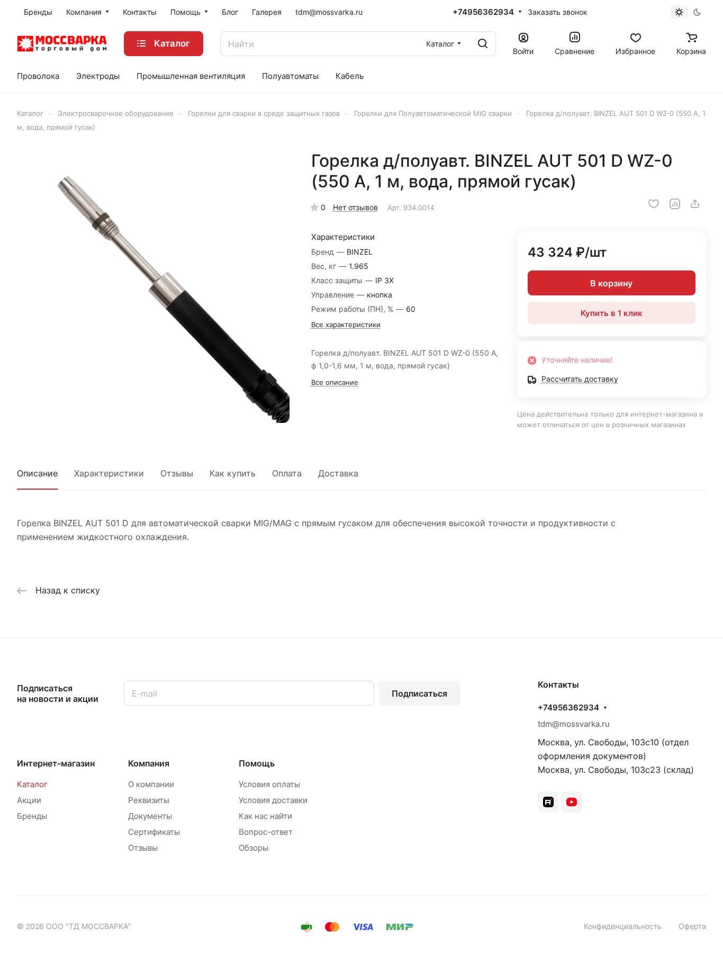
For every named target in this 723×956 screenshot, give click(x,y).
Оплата (287, 473)
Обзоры (253, 848)
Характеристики (109, 473)
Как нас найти (265, 816)
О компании (151, 784)
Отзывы (176, 473)
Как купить (233, 473)
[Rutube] (548, 802)
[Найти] (482, 43)
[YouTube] (571, 802)
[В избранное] (653, 204)
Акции (29, 800)
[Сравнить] (675, 204)
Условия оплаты (269, 784)
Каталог (32, 784)
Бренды (32, 816)
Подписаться (419, 693)
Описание (37, 473)
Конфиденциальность (623, 926)
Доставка (338, 473)
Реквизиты (148, 800)
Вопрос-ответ (266, 832)
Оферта (692, 926)
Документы (150, 816)
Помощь (257, 763)
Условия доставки (273, 800)
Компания (148, 763)
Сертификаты (154, 832)
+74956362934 (483, 12)
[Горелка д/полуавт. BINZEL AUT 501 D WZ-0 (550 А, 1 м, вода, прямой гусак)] (153, 286)
